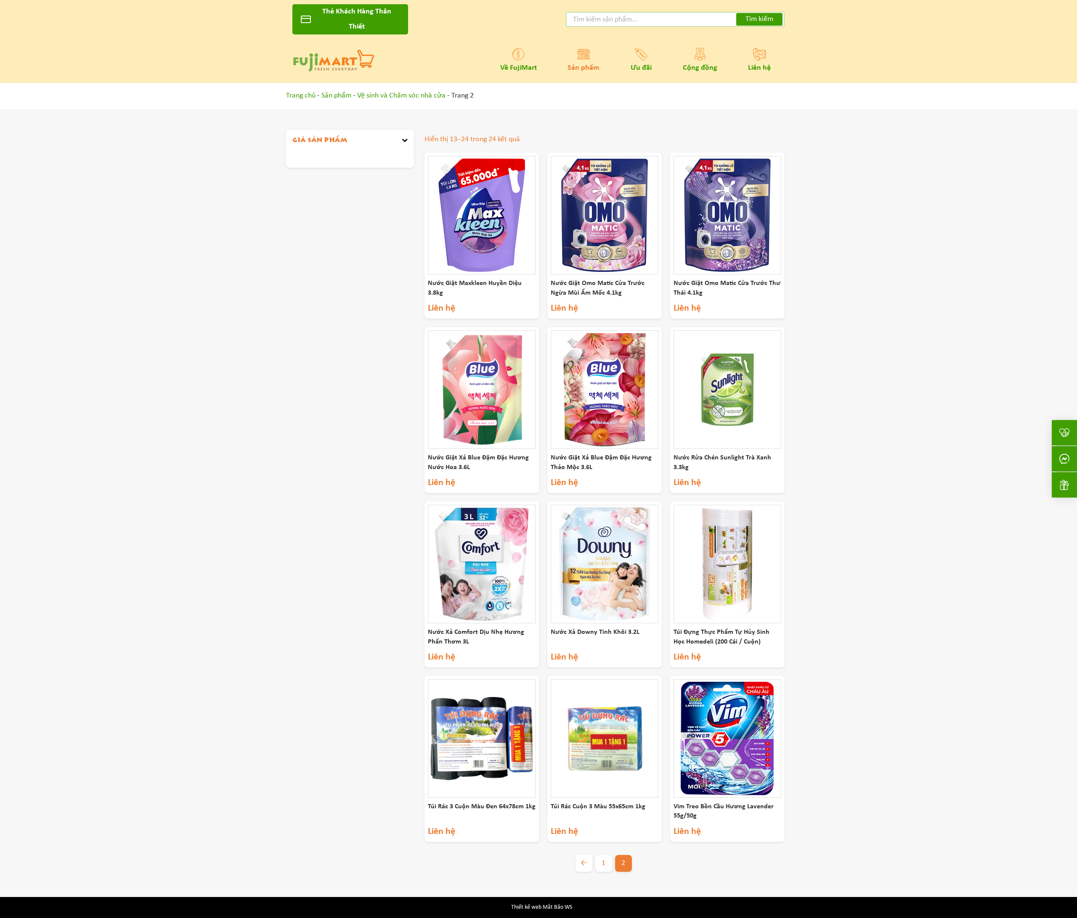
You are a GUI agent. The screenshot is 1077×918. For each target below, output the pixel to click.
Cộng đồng (700, 68)
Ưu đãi (641, 68)
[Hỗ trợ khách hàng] (1064, 459)
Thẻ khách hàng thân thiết (356, 19)
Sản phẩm (584, 68)
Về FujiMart (518, 68)
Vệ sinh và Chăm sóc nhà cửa (401, 96)
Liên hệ (759, 68)
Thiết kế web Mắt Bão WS (541, 907)
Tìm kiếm (759, 19)
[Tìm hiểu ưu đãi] (1064, 485)
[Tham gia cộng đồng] (1064, 433)
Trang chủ (301, 96)
